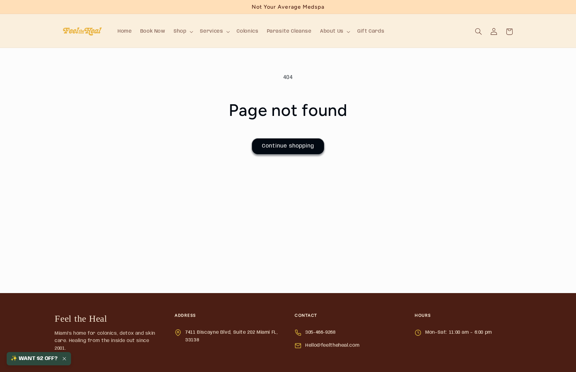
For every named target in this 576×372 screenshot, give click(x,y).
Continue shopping (288, 146)
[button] (182, 31)
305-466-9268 (320, 332)
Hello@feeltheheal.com (332, 345)
